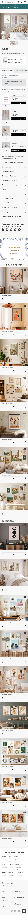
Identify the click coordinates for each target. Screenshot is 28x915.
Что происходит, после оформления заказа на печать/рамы (13, 157)
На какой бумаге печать (9, 203)
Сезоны (16, 856)
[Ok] (19, 229)
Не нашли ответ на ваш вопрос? (12, 216)
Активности (4, 867)
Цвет (9, 859)
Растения (10, 864)
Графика (4, 864)
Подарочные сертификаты (17, 903)
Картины (18, 861)
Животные (18, 867)
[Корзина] (22, 2)
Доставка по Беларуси (9, 176)
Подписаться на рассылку (6, 896)
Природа (15, 859)
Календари (11, 875)
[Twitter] (11, 229)
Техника (4, 872)
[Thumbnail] (16, 43)
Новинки (4, 856)
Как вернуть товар (7, 198)
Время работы (6, 167)
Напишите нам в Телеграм (24, 911)
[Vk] (7, 229)
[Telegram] (15, 229)
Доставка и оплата (17, 892)
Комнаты (4, 859)
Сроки (4, 189)
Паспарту (5, 212)
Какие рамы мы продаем (9, 207)
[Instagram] (12, 911)
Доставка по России (8, 171)
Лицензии (4, 906)
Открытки (4, 875)
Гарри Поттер (11, 872)
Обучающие (20, 872)
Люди (13, 869)
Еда (2, 869)
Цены (3, 903)
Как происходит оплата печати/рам (13, 162)
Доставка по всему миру (9, 185)
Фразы (11, 867)
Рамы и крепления (4, 892)
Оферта (4, 900)
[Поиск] (19, 2)
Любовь (19, 869)
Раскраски (19, 875)
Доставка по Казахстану (9, 180)
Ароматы (4, 861)
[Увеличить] (5, 106)
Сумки (3, 877)
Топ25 (9, 856)
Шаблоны (10, 861)
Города (7, 869)
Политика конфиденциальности (19, 896)
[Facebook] (3, 229)
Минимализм (18, 864)
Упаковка (5, 194)
